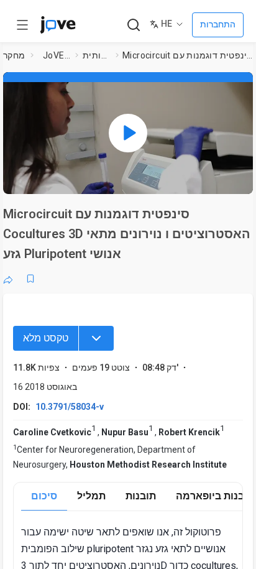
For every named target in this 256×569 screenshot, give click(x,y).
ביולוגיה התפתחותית (97, 55)
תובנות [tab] (141, 496)
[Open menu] (22, 25)
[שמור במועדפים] (30, 279)
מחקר (14, 55)
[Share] (8, 279)
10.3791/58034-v (69, 407)
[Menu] (96, 338)
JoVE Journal (56, 55)
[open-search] (133, 25)
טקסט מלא (45, 338)
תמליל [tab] (91, 496)
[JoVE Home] (58, 25)
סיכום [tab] (44, 496)
